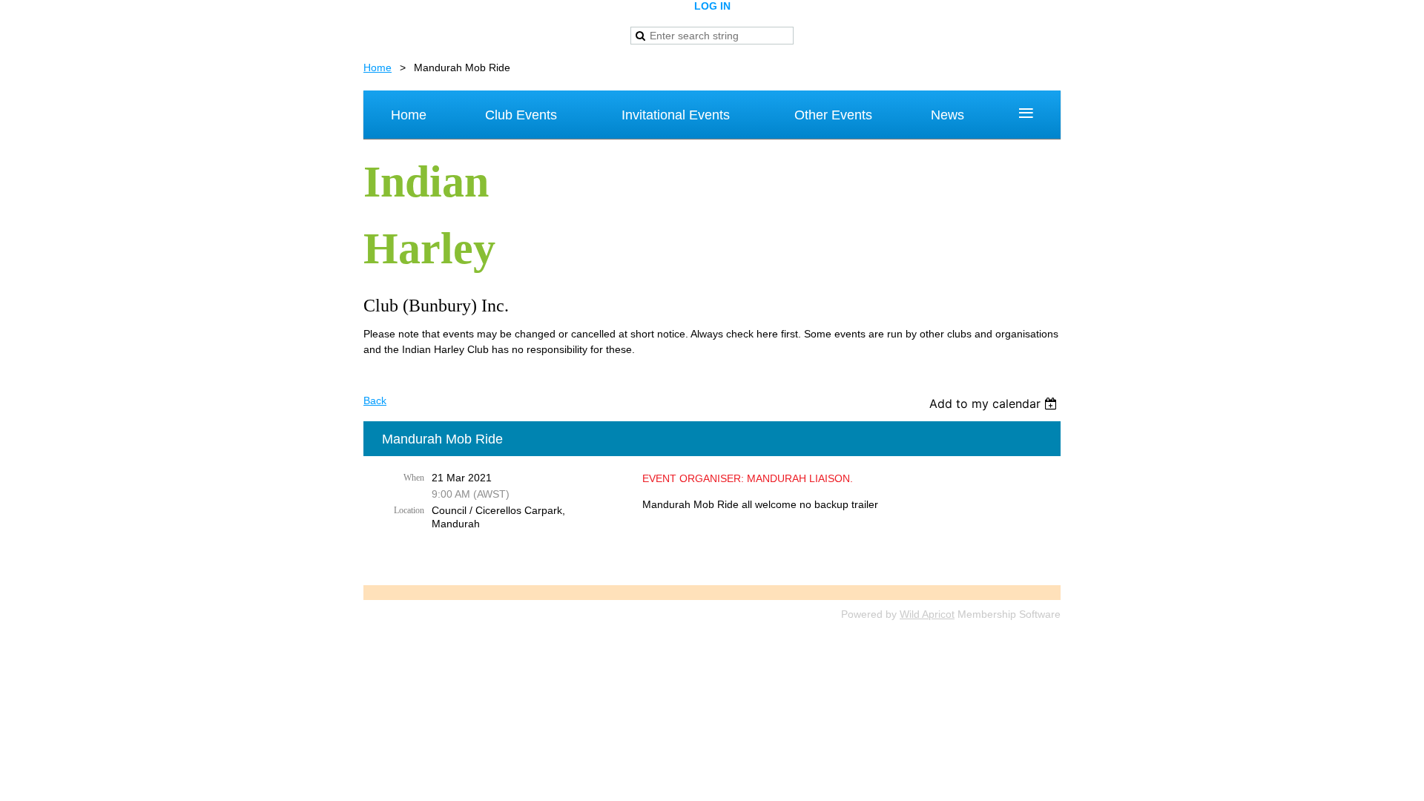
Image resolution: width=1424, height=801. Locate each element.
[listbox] (995, 403)
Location (409, 510)
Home (377, 67)
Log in (712, 6)
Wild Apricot (927, 614)
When (413, 477)
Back (374, 400)
